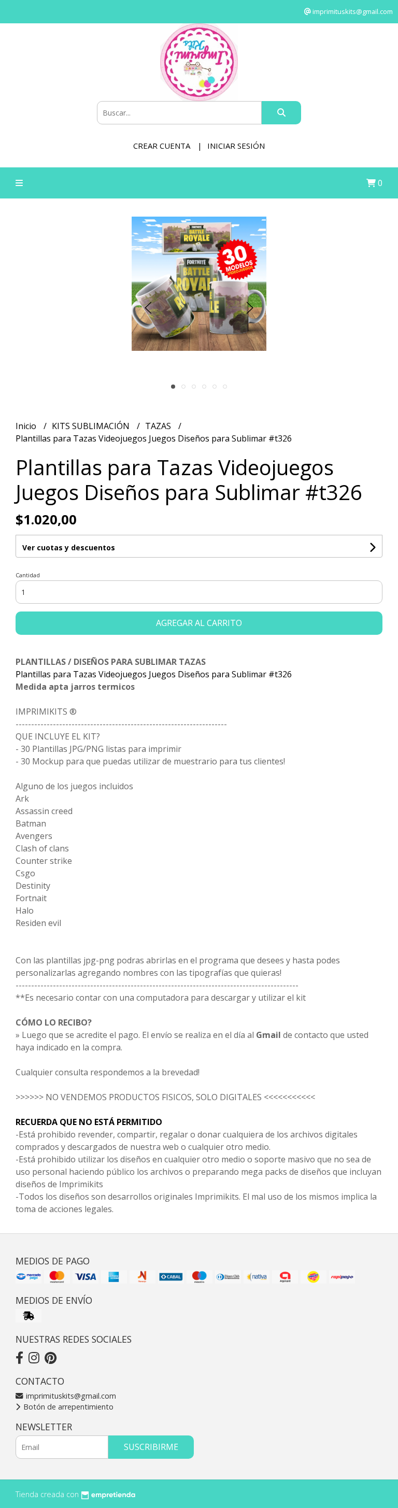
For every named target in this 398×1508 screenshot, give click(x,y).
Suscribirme (151, 1447)
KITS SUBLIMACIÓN (92, 426)
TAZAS (159, 426)
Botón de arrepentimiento (67, 1407)
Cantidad (28, 575)
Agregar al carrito (199, 623)
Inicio (27, 426)
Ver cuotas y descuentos (68, 547)
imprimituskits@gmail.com (70, 1396)
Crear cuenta (161, 145)
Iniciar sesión (236, 145)
